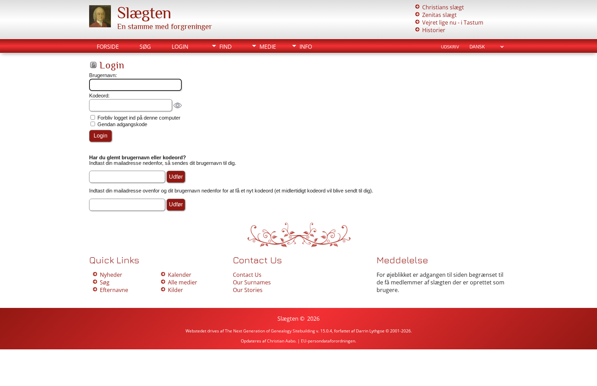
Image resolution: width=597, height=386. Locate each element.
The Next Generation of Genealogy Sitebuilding (270, 331)
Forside (108, 46)
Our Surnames (252, 282)
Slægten (144, 12)
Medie (267, 46)
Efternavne (114, 290)
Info (306, 46)
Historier (433, 30)
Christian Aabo (281, 341)
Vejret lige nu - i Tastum (452, 22)
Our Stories (248, 290)
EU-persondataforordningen (328, 341)
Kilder (175, 290)
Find (225, 46)
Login (180, 46)
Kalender (179, 275)
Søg (145, 46)
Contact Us (247, 275)
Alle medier (182, 282)
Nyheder (111, 275)
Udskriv (450, 47)
